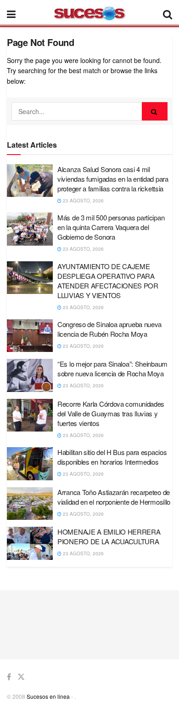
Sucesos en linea (48, 696)
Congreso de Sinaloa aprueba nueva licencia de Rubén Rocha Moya (109, 329)
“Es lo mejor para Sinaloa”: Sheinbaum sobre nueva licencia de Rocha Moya (112, 368)
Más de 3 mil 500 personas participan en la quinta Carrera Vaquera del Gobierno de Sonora (110, 227)
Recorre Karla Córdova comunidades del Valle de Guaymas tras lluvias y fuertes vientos (110, 413)
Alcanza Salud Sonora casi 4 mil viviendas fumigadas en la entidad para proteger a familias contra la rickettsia (112, 178)
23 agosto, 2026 (83, 200)
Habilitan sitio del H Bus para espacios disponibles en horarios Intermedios (112, 456)
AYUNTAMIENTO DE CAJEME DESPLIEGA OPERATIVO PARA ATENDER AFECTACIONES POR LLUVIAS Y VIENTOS (107, 280)
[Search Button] (155, 111)
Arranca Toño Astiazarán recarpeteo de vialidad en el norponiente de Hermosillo (113, 497)
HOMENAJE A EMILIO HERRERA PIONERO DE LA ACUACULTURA (109, 536)
